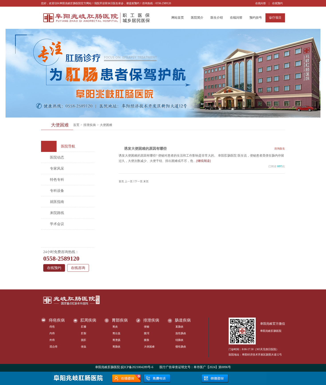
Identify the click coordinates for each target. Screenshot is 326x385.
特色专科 (57, 179)
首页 (76, 125)
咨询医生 (279, 148)
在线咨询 (78, 268)
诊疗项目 (275, 17)
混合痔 (53, 346)
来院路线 (57, 213)
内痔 (52, 333)
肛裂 (83, 333)
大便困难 (106, 125)
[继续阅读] (203, 161)
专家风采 (57, 168)
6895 (279, 166)
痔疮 (52, 326)
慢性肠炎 (180, 346)
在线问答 (260, 3)
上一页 (129, 181)
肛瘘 (83, 326)
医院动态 (57, 157)
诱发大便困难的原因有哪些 (145, 148)
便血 (83, 346)
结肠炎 (179, 340)
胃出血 (116, 333)
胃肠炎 (116, 346)
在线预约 (277, 3)
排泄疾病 (89, 125)
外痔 (52, 340)
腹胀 (146, 340)
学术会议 (57, 224)
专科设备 (57, 190)
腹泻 (146, 333)
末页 (146, 181)
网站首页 (177, 17)
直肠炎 (179, 326)
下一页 (139, 181)
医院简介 (197, 17)
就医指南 (57, 202)
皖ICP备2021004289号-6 (137, 367)
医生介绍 (216, 17)
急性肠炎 (180, 333)
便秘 (146, 326)
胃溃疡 (116, 340)
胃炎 (115, 326)
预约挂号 (255, 17)
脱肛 (83, 340)
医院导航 (68, 146)
